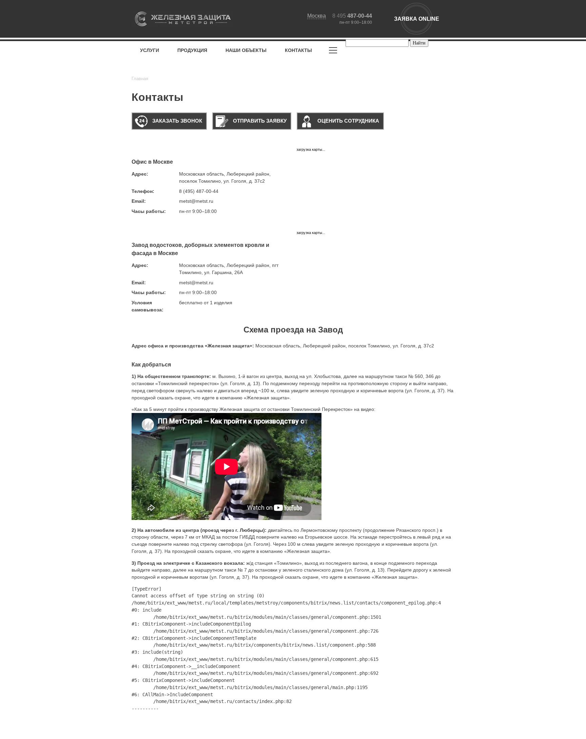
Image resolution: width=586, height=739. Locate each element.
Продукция (192, 50)
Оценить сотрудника (347, 121)
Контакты (298, 50)
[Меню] (333, 51)
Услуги (149, 50)
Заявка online (416, 19)
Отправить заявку (259, 121)
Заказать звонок (176, 121)
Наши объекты (246, 50)
